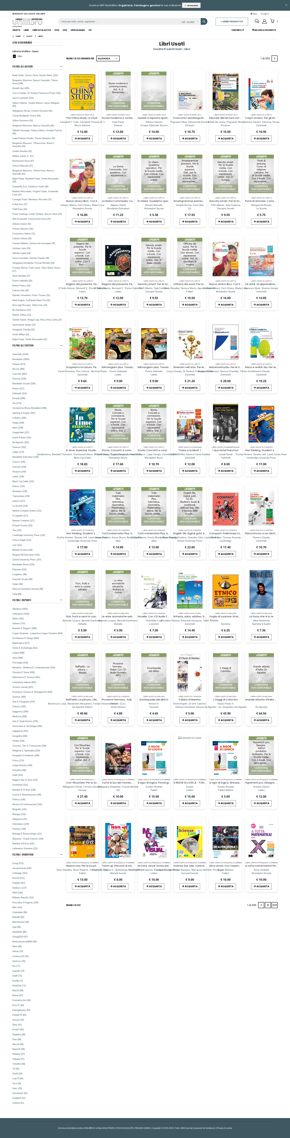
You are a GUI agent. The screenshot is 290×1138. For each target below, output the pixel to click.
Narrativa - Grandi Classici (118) (27, 838)
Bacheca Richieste (265, 30)
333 (274, 905)
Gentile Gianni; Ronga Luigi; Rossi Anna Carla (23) (36, 319)
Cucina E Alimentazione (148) (26, 794)
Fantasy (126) (19, 828)
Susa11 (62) (18, 1019)
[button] (274, 21)
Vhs (65, 30)
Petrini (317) (18, 388)
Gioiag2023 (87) (20, 936)
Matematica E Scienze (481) (26, 677)
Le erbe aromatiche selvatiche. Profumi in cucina (132, 616)
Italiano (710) (18, 623)
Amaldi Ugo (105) (20, 88)
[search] (204, 21)
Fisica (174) (18, 760)
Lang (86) (16, 593)
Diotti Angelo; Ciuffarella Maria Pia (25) (31, 300)
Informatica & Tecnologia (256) (27, 726)
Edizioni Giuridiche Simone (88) (27, 588)
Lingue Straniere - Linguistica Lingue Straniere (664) (37, 633)
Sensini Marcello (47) (22, 165)
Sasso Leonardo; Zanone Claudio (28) (30, 257)
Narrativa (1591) (20, 608)
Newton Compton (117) (23, 520)
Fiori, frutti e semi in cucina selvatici (88, 616)
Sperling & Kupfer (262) (23, 412)
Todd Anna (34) (19, 209)
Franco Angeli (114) (21, 539)
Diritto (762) (18, 618)
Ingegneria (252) (20, 730)
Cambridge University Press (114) (28, 535)
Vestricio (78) (18, 961)
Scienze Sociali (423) (22, 687)
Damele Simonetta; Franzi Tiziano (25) (31, 295)
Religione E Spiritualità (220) (26, 750)
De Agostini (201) (20, 442)
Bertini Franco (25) (21, 285)
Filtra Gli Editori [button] (22, 345)
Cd (90, 30)
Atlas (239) (17, 427)
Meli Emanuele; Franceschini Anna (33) (31, 218)
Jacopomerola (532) (22, 868)
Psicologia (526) (20, 662)
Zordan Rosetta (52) (22, 151)
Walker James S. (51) (23, 155)
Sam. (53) (17, 1088)
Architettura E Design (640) (25, 638)
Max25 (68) (17, 990)
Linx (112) (17, 544)
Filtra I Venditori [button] (22, 854)
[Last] (268, 905)
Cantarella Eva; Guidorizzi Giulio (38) (30, 186)
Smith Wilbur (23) (20, 334)
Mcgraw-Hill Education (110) (25, 554)
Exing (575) (17, 863)
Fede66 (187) (18, 882)
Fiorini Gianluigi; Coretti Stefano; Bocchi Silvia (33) (37, 213)
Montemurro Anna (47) (23, 160)
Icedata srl (210, 1128)
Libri (26, 30)
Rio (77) (16, 965)
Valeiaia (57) (18, 1058)
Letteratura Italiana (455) (24, 682)
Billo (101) (17, 907)
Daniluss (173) (19, 887)
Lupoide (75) (18, 970)
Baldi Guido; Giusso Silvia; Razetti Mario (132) (35, 75)
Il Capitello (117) (20, 515)
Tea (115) (16, 530)
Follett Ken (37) (19, 204)
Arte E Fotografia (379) (23, 701)
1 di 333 (266, 59)
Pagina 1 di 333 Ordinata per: (80, 58)
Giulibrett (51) (19, 1097)
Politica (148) (18, 799)
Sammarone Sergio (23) (23, 324)
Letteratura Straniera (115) (25, 848)
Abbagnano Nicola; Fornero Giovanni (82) (32, 110)
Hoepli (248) (18, 422)
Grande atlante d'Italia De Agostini (267, 699)
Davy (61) (17, 1024)
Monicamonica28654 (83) (24, 941)
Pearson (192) (19, 447)
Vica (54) (16, 1083)
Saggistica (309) (20, 711)
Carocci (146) (18, 461)
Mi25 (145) (17, 892)
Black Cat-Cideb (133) (23, 481)
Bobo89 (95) (18, 917)
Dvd (57, 30)
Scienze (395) (19, 696)
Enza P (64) (18, 1005)
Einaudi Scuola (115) (22, 525)
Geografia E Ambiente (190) (25, 755)
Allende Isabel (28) (21, 253)
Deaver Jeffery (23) (21, 314)
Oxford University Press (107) (26, 559)
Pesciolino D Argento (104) (25, 902)
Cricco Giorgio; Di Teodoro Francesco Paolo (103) (36, 92)
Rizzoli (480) (18, 368)
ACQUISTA (83, 138)
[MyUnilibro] (264, 21)
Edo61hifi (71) (19, 985)
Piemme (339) (19, 378)
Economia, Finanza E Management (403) (32, 691)
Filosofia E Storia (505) (23, 672)
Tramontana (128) (21, 496)
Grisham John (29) (21, 248)
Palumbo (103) (19, 569)
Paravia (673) (18, 364)
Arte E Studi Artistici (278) (25, 721)
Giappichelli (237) (20, 432)
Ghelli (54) (17, 1073)
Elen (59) (16, 1039)
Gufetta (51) (18, 1102)
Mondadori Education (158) (25, 456)
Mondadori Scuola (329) (23, 383)
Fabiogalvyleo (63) (21, 1010)
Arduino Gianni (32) (21, 223)
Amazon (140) (19, 471)
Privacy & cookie (224, 1128)
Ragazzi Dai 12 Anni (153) (25, 779)
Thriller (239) (18, 740)
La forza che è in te (261, 616)
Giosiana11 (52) (20, 1093)
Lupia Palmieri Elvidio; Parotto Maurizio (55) (33, 138)
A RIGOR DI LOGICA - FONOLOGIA (193, 782)
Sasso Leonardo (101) (23, 97)
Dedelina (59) (18, 1034)
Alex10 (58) (17, 1044)
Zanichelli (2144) (20, 354)
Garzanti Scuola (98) (22, 579)
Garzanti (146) (19, 466)
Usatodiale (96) (19, 912)
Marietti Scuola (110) (22, 549)
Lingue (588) (18, 652)
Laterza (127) (18, 500)
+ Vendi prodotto (232, 21)
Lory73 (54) (17, 1078)
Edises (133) (18, 486)
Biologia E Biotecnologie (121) (27, 833)
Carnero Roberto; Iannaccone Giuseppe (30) (33, 243)
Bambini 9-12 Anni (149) (24, 789)
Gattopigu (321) (19, 872)
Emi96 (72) (17, 980)
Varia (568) (17, 657)
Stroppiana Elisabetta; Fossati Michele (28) (33, 262)
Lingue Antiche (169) (22, 765)
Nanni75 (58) (18, 1049)
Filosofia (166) (19, 770)
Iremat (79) (17, 951)
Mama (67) (17, 995)
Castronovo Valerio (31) (23, 233)
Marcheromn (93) (20, 921)
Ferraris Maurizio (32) (22, 228)
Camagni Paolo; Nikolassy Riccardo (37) (32, 199)
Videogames (78, 30)
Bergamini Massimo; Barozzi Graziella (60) (33, 125)
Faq (255, 13)
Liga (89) (16, 926)
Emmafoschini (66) (21, 1000)
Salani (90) (17, 584)
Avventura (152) (20, 784)
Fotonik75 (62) (19, 1014)
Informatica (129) (20, 823)
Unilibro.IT (237, 30)
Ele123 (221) (18, 878)
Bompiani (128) (19, 491)
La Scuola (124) (20, 505)
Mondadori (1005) (20, 359)
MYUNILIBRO (192, 5)
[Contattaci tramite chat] (257, 21)
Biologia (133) (19, 814)
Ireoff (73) (17, 975)
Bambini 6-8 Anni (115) (23, 843)
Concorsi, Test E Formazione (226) (29, 745)
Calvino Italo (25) (20, 290)
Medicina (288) (19, 716)
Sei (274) (16, 403)
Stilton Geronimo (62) (22, 120)
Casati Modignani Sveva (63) (26, 115)
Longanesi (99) (19, 574)
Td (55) (15, 1068)
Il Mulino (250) (19, 417)
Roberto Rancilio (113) (23, 897)
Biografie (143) (19, 809)
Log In (265, 13)
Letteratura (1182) (20, 613)
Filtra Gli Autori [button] (22, 66)
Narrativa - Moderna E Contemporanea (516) (33, 667)
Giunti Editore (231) (21, 437)
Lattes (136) (18, 476)
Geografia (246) (19, 735)
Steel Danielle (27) (21, 275)
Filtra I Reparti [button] (21, 600)
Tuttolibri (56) (18, 1063)
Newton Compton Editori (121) (26, 510)
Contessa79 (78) (20, 956)
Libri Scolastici (41, 30)
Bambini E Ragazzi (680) (24, 628)
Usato (16, 30)
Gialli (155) (17, 774)
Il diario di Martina (190, 699)
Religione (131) (19, 819)
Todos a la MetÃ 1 (189, 450)
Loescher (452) (19, 373)
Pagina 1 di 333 (73, 905)
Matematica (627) (20, 642)
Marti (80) (17, 946)
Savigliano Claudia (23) (23, 329)
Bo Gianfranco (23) (21, 309)
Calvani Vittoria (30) (22, 238)
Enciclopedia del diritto (154, 699)
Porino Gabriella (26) (22, 280)
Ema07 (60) (18, 1029)
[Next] (275, 58)
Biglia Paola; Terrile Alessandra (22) (29, 339)
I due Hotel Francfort (225, 450)
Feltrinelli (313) (19, 393)
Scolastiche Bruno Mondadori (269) (29, 407)
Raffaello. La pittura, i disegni (84, 699)
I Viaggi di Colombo (225, 699)
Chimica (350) (19, 706)
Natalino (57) (18, 1053)
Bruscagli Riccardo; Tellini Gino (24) (29, 305)
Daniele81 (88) (19, 931)
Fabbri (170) (18, 451)
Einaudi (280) (18, 398)
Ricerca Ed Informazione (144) (27, 804)
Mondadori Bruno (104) (23, 564)
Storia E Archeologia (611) (25, 647)
